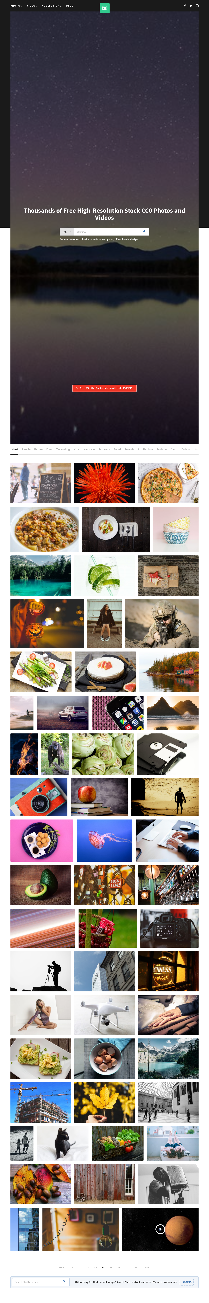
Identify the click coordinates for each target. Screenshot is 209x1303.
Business (104, 449)
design (134, 239)
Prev (61, 1267)
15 (119, 1267)
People (26, 449)
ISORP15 (187, 1282)
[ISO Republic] (105, 8)
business (87, 239)
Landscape (89, 449)
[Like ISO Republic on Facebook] (185, 6)
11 (87, 1267)
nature (97, 239)
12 (95, 1267)
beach (125, 239)
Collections (51, 5)
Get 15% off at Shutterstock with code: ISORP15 (106, 388)
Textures (162, 449)
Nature (38, 449)
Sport (174, 449)
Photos (16, 5)
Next (148, 1267)
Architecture (145, 449)
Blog (70, 5)
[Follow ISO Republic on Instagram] (197, 6)
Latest (14, 449)
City (76, 449)
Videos (32, 5)
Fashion (186, 449)
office (118, 239)
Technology (63, 449)
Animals (129, 449)
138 (135, 1267)
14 (111, 1267)
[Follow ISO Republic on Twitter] (191, 6)
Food (49, 449)
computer (107, 239)
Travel (117, 449)
